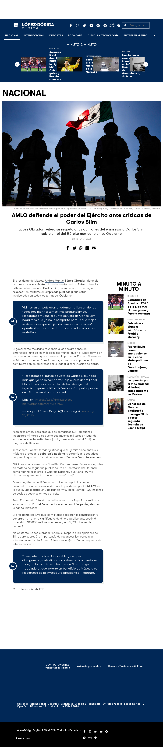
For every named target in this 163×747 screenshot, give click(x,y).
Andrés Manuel (54, 280)
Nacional (11, 35)
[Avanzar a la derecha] (154, 35)
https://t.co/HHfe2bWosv (53, 399)
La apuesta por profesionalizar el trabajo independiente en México (138, 387)
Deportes (56, 35)
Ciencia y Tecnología (103, 35)
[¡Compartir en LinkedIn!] (87, 248)
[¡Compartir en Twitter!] (75, 248)
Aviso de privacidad (89, 666)
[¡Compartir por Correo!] (94, 248)
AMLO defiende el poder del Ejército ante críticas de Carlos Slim (81, 218)
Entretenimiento (136, 35)
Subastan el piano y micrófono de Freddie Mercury (137, 330)
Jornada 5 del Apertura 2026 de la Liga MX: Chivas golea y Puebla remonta (139, 306)
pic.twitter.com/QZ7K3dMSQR (43, 404)
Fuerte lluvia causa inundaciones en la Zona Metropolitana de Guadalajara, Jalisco (138, 358)
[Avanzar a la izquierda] (17, 64)
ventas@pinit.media (58, 667)
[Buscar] (158, 35)
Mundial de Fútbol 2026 (65, 706)
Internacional (34, 35)
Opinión (22, 706)
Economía (75, 35)
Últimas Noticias (39, 706)
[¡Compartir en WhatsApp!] (80, 248)
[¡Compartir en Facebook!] (67, 248)
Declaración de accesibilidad (125, 666)
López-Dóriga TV (134, 704)
